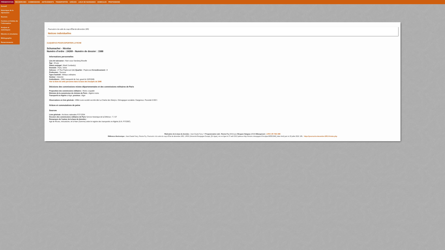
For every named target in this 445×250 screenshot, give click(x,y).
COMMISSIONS (34, 2)
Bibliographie (6, 38)
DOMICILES (101, 2)
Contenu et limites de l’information (9, 22)
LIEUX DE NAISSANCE (87, 2)
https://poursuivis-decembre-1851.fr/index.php (320, 136)
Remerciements (7, 42)
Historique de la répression (7, 11)
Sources (4, 17)
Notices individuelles (59, 33)
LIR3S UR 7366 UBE (273, 134)
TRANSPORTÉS (62, 2)
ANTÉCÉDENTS (48, 2)
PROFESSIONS (114, 2)
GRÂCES (73, 2)
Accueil (4, 6)
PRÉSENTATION (7, 2)
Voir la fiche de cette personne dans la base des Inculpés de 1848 (75, 82)
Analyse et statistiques (5, 29)
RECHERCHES (20, 2)
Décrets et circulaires (9, 34)
